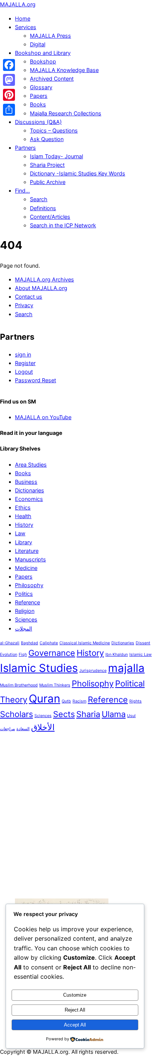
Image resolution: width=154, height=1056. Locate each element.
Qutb (66, 701)
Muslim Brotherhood (19, 685)
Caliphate (49, 643)
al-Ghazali (9, 643)
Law (20, 533)
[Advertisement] (77, 816)
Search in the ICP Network (63, 225)
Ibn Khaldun (116, 654)
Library (23, 542)
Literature (26, 551)
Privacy (24, 305)
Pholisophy (93, 683)
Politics (24, 594)
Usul (131, 715)
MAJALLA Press (50, 35)
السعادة (23, 728)
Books (38, 104)
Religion (24, 611)
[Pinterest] (8, 94)
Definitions (43, 208)
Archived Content (52, 78)
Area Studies (31, 464)
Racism (79, 701)
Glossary (41, 87)
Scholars (16, 714)
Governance (51, 653)
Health (23, 516)
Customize (74, 995)
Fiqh (23, 654)
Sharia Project (47, 165)
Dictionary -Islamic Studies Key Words (77, 173)
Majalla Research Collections (65, 113)
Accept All (75, 1025)
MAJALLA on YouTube (43, 417)
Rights (135, 701)
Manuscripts (30, 559)
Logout (24, 371)
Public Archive (47, 182)
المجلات (23, 628)
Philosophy (29, 585)
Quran (44, 698)
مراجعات (7, 728)
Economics (29, 499)
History (24, 524)
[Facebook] (8, 64)
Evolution (8, 654)
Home (22, 18)
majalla (126, 668)
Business (26, 482)
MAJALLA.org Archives (44, 279)
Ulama (114, 714)
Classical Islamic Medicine (84, 643)
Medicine (26, 568)
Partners (25, 147)
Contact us (28, 296)
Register (25, 363)
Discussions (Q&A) (38, 122)
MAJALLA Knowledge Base (64, 70)
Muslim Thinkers (54, 685)
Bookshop (43, 61)
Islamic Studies (39, 668)
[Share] (8, 109)
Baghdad (29, 643)
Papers (38, 96)
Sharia (88, 714)
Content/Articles (50, 217)
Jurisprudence (93, 670)
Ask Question (47, 139)
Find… (22, 190)
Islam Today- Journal (56, 156)
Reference (27, 602)
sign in (23, 354)
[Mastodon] (8, 79)
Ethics (23, 507)
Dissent (143, 643)
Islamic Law (140, 654)
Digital (37, 44)
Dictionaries (29, 490)
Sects (64, 714)
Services (25, 27)
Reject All (75, 1010)
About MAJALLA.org (41, 288)
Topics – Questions (54, 130)
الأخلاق (43, 727)
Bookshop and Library (43, 53)
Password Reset (35, 380)
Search (38, 199)
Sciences (26, 619)
